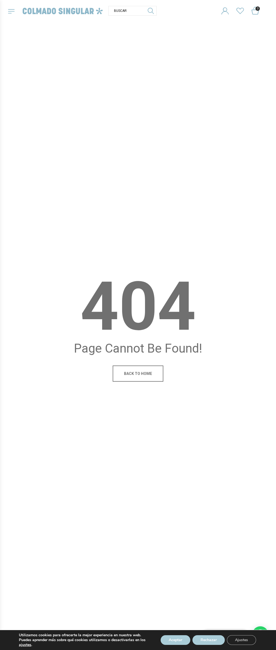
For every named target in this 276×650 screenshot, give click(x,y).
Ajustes (241, 639)
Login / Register (228, 6)
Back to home (138, 373)
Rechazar (209, 639)
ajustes (25, 644)
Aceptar (175, 639)
